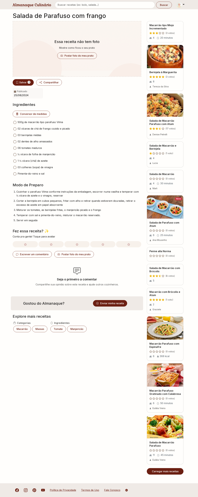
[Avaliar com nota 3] (77, 244)
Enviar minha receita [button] (112, 303)
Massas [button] (39, 329)
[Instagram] (26, 490)
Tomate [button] (58, 329)
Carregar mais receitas (165, 471)
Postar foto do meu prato (79, 55)
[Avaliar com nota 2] (51, 244)
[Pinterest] (34, 490)
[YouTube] (43, 490)
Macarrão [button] (22, 329)
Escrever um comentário (34, 254)
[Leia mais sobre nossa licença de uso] (126, 490)
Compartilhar (51, 82)
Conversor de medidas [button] (33, 113)
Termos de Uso (90, 490)
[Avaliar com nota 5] (128, 244)
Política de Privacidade (63, 490)
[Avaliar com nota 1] (25, 244)
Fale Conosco (112, 490)
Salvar (24, 82)
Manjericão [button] (76, 329)
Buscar (164, 4)
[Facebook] (17, 490)
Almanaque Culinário (32, 4)
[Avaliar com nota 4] (102, 244)
